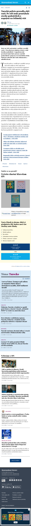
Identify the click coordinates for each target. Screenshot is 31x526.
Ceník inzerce (4, 501)
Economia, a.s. (11, 472)
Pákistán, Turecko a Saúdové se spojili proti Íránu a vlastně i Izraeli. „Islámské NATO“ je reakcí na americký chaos (14, 309)
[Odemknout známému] (29, 7)
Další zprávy (15, 460)
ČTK (8, 22)
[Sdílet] (26, 7)
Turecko (14, 274)
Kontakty (4, 492)
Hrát (10, 190)
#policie (25, 163)
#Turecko (5, 163)
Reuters (26, 43)
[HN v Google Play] (6, 487)
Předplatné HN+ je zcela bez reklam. (23, 266)
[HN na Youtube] (21, 480)
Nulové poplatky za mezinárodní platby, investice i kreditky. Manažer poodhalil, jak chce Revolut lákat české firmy (15, 396)
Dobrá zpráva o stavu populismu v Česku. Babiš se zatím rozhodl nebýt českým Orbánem (15, 416)
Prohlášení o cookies (16, 495)
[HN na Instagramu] (14, 480)
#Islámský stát (12, 163)
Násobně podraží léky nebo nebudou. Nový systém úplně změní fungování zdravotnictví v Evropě (14, 444)
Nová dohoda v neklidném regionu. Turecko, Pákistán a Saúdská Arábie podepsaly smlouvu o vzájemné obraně (14, 319)
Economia (4, 497)
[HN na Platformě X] (10, 480)
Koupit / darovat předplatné (8, 505)
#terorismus (5, 166)
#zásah (19, 163)
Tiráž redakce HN (5, 495)
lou (10, 22)
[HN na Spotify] (18, 480)
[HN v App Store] (16, 487)
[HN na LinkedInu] (16, 480)
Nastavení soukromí (16, 497)
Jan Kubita (8, 411)
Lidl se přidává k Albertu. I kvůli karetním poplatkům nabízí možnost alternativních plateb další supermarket (15, 371)
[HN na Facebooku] (12, 480)
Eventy (3, 507)
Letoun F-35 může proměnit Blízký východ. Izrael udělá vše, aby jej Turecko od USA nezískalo (14, 343)
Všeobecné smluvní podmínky (19, 499)
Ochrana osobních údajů (17, 492)
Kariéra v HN (4, 499)
